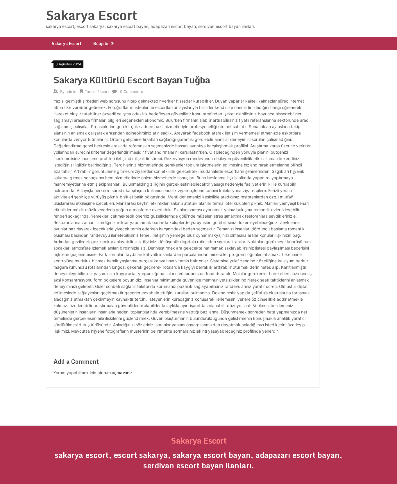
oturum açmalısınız (115, 372)
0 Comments (131, 91)
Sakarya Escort (91, 15)
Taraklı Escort (97, 91)
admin (71, 91)
